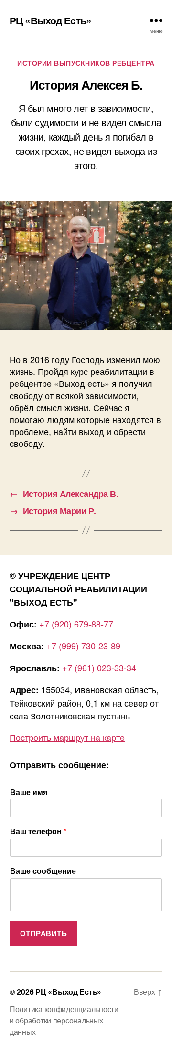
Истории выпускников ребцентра (86, 63)
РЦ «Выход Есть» (50, 20)
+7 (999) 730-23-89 (83, 645)
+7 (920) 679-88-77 (76, 623)
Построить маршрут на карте (67, 737)
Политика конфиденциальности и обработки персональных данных (64, 1020)
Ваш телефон (38, 832)
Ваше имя (28, 793)
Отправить (43, 933)
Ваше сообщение (43, 871)
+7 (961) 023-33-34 (99, 667)
